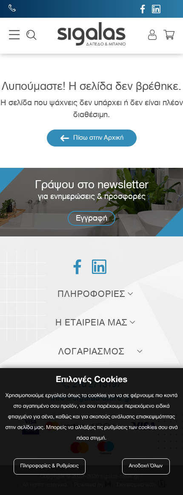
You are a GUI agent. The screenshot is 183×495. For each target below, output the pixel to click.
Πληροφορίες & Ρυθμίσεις (49, 466)
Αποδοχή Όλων (146, 466)
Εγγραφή (91, 218)
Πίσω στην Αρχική (97, 137)
